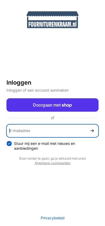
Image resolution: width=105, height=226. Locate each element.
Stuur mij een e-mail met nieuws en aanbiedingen (44, 146)
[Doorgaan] (92, 130)
